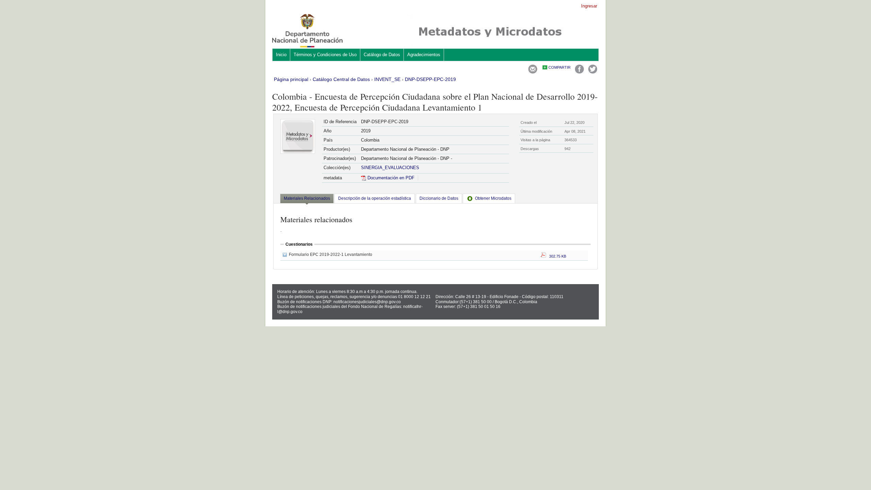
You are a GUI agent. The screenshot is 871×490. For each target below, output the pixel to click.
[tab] (307, 199)
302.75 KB (556, 256)
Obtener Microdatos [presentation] (493, 198)
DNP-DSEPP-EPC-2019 (430, 79)
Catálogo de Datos (382, 54)
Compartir (559, 67)
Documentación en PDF (390, 177)
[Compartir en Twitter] (592, 72)
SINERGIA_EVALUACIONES (390, 167)
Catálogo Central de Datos (341, 79)
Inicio (281, 54)
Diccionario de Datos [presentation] (439, 198)
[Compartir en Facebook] (579, 72)
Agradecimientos (423, 54)
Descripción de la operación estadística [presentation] (374, 198)
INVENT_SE (387, 79)
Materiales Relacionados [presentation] (307, 198)
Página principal (291, 79)
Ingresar (589, 6)
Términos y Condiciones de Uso (325, 54)
